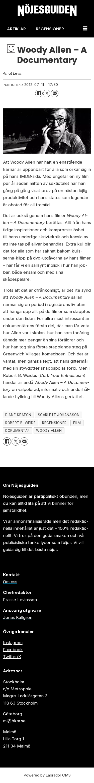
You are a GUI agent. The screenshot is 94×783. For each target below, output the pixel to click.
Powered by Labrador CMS (47, 775)
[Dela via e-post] (54, 93)
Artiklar (16, 29)
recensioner (54, 423)
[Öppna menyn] (85, 29)
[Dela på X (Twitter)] (46, 93)
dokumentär (17, 431)
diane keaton (18, 415)
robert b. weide (20, 423)
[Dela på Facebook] (38, 93)
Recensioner (50, 29)
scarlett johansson (59, 415)
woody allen (49, 431)
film (77, 423)
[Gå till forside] (47, 10)
